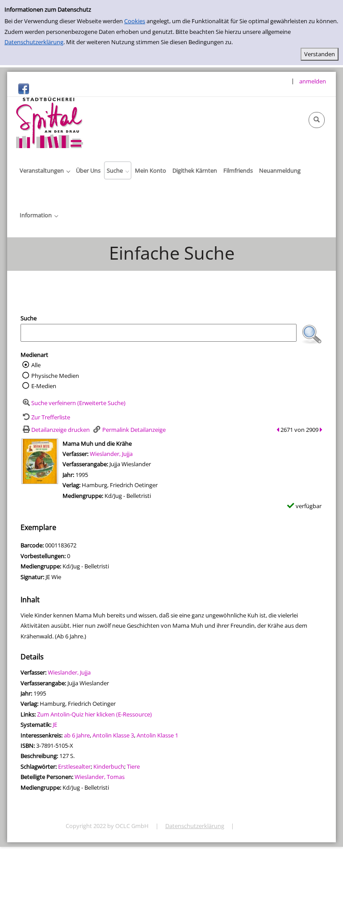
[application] (44, 170)
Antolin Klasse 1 (157, 735)
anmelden (312, 81)
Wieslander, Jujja (111, 454)
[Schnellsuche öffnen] (317, 120)
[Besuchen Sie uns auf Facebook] (23, 88)
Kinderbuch (108, 766)
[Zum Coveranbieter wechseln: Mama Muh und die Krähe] (39, 460)
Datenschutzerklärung (33, 42)
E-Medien (43, 386)
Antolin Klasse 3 (113, 735)
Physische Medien (55, 376)
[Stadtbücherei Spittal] (49, 122)
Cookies (134, 21)
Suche (29, 318)
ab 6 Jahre (77, 735)
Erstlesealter (74, 766)
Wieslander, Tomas (100, 777)
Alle (36, 365)
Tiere (133, 766)
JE (55, 725)
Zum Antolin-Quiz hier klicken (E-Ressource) (94, 714)
